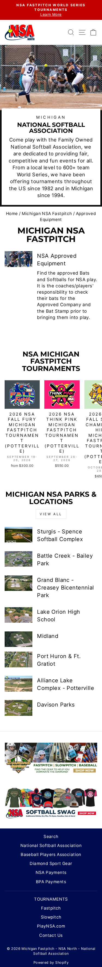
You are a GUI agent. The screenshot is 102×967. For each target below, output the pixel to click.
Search (51, 836)
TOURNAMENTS (51, 899)
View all (51, 514)
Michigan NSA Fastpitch (47, 213)
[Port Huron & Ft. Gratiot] (18, 659)
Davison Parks (56, 704)
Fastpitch (51, 908)
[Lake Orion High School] (18, 615)
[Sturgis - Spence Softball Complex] (18, 535)
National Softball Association (51, 845)
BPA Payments (51, 881)
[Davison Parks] (18, 708)
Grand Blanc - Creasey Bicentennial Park (65, 587)
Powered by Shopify (51, 962)
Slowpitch (51, 917)
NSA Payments (51, 872)
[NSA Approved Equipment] (18, 259)
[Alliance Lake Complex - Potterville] (18, 684)
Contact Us (51, 935)
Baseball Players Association (51, 854)
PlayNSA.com (51, 926)
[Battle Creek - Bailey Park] (18, 559)
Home (12, 213)
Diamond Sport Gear (51, 863)
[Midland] (18, 639)
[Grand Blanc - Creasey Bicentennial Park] (18, 583)
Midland (47, 636)
